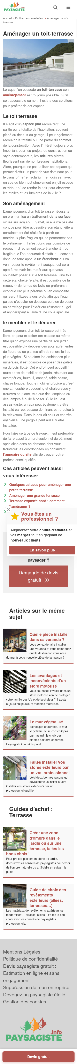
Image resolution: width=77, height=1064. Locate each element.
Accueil (7, 18)
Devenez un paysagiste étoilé (34, 994)
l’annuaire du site (17, 454)
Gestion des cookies (24, 1001)
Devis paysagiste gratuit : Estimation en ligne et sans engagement (31, 973)
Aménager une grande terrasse (34, 495)
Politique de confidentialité (30, 958)
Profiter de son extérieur (29, 18)
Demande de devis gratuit (39, 576)
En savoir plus (42, 550)
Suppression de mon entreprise (36, 987)
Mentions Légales (21, 951)
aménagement (14, 94)
